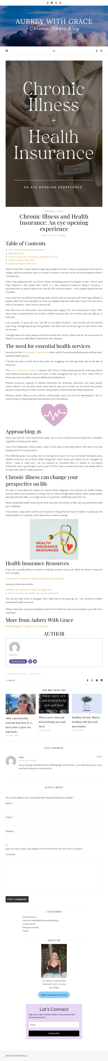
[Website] (30, 661)
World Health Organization (35, 352)
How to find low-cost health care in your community (33, 593)
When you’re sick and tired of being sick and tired (52, 722)
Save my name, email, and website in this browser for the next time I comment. (44, 848)
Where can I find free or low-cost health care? (30, 589)
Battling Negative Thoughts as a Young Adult (27, 626)
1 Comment (61, 235)
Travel (25, 930)
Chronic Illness (54, 211)
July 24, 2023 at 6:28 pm (28, 760)
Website (9, 831)
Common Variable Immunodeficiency (40, 920)
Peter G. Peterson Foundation (24, 370)
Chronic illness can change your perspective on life (32, 256)
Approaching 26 (16, 253)
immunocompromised (16, 674)
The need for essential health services (26, 249)
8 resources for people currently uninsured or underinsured (34, 578)
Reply (99, 756)
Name (9, 803)
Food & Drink (28, 923)
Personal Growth (30, 927)
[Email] (35, 661)
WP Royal (23, 1055)
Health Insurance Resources (21, 260)
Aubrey (13, 654)
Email (9, 817)
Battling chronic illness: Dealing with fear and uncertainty (86, 722)
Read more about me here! (54, 994)
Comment (10, 854)
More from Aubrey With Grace (23, 263)
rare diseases (34, 674)
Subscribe (54, 1033)
